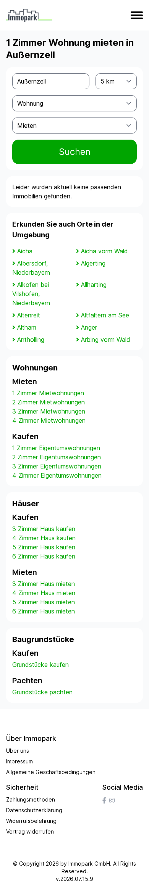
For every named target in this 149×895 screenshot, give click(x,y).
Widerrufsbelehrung (31, 821)
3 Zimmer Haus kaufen (43, 529)
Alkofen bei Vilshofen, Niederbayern (31, 294)
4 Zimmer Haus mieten (43, 593)
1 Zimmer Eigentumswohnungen (56, 448)
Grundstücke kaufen (40, 664)
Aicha (24, 251)
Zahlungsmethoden (30, 799)
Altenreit (28, 315)
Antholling (30, 339)
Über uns (17, 750)
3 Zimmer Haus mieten (43, 584)
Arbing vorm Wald (105, 339)
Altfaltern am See (105, 315)
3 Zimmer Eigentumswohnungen (56, 466)
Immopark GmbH (89, 863)
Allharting (94, 284)
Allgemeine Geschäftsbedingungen (51, 772)
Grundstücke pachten (42, 692)
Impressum (19, 761)
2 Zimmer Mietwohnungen (48, 402)
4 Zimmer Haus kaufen (44, 538)
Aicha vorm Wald (104, 251)
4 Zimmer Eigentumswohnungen (57, 475)
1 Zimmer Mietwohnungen (48, 393)
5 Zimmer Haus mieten (43, 602)
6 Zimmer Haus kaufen (43, 556)
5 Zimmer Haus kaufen (43, 547)
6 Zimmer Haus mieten (43, 611)
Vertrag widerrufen (30, 831)
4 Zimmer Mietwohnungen (49, 420)
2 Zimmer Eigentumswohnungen (56, 457)
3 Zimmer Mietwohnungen (48, 411)
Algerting (93, 263)
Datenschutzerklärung (34, 810)
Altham (26, 327)
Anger (89, 327)
